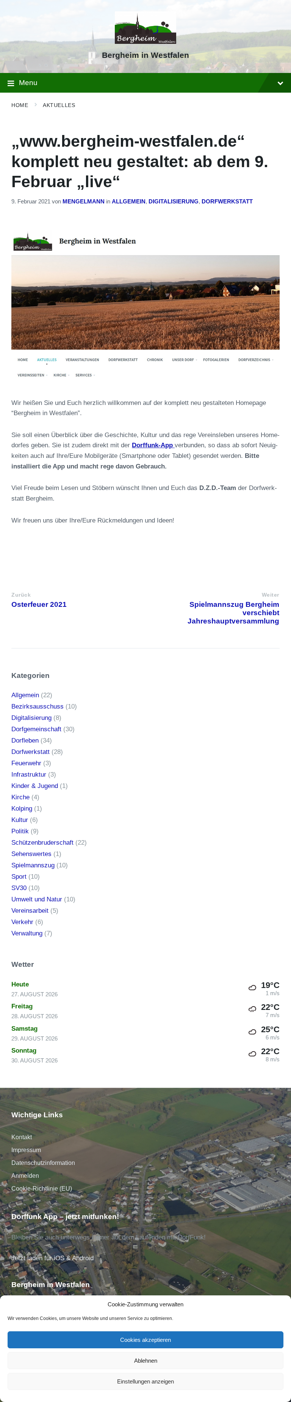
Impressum (26, 1150)
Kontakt (21, 1137)
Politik (20, 831)
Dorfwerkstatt (227, 202)
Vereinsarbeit (29, 910)
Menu (28, 83)
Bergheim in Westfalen (145, 55)
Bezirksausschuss (37, 706)
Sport (19, 876)
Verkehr (22, 922)
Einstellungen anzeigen (145, 1381)
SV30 (19, 888)
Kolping (21, 808)
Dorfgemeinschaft (36, 729)
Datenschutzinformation (43, 1163)
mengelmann (84, 202)
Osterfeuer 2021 (39, 604)
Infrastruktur (28, 774)
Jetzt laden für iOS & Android (52, 1258)
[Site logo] (146, 41)
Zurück (21, 595)
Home (19, 105)
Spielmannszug (33, 865)
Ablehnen (145, 1360)
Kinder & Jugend (34, 785)
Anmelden (25, 1175)
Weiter (270, 595)
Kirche (20, 797)
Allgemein (129, 202)
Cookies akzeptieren (145, 1340)
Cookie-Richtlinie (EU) (41, 1188)
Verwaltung (26, 933)
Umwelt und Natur (36, 899)
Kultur (19, 820)
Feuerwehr (26, 763)
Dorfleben (25, 740)
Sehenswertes (31, 854)
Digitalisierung (174, 202)
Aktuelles (59, 105)
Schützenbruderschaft (42, 842)
